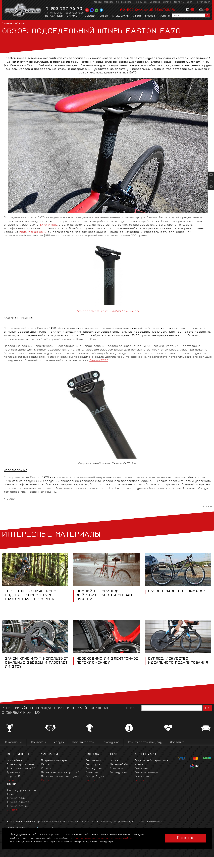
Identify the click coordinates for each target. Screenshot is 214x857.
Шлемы (139, 764)
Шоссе (114, 760)
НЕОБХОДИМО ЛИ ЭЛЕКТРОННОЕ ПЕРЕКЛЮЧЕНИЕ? (107, 661)
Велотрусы (92, 764)
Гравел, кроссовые (20, 764)
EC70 (98, 361)
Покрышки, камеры (54, 760)
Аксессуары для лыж (22, 790)
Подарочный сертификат (152, 760)
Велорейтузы (94, 776)
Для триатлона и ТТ (21, 768)
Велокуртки (93, 768)
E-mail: (132, 708)
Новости (109, 2)
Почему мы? (140, 2)
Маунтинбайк (119, 764)
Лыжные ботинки (18, 806)
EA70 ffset (48, 225)
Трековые (13, 772)
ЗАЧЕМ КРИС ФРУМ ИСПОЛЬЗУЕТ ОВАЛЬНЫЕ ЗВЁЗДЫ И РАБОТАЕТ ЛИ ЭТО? (36, 663)
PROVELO (23, 10)
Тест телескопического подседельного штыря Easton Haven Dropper (30, 596)
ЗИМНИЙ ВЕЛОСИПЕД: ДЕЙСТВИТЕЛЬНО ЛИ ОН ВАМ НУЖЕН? (104, 596)
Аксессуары (120, 16)
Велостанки (143, 776)
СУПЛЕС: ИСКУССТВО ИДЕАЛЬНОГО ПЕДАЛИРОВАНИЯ (178, 661)
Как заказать (123, 2)
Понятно (186, 838)
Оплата (167, 2)
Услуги (165, 16)
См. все (12, 780)
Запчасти (74, 16)
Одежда (90, 16)
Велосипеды (54, 16)
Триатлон (91, 772)
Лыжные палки (17, 798)
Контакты (179, 2)
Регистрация (203, 2)
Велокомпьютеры (146, 772)
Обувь (104, 16)
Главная (7, 23)
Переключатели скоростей (60, 772)
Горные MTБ (15, 776)
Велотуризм (118, 772)
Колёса (46, 768)
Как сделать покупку (145, 742)
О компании (14, 742)
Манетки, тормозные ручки (60, 776)
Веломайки (93, 760)
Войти (190, 2)
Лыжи (137, 16)
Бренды (150, 16)
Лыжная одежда (18, 802)
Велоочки (141, 768)
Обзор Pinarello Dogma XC (176, 592)
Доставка (155, 2)
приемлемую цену (32, 232)
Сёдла (45, 764)
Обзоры (97, 2)
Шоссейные (14, 760)
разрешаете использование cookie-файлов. (104, 838)
